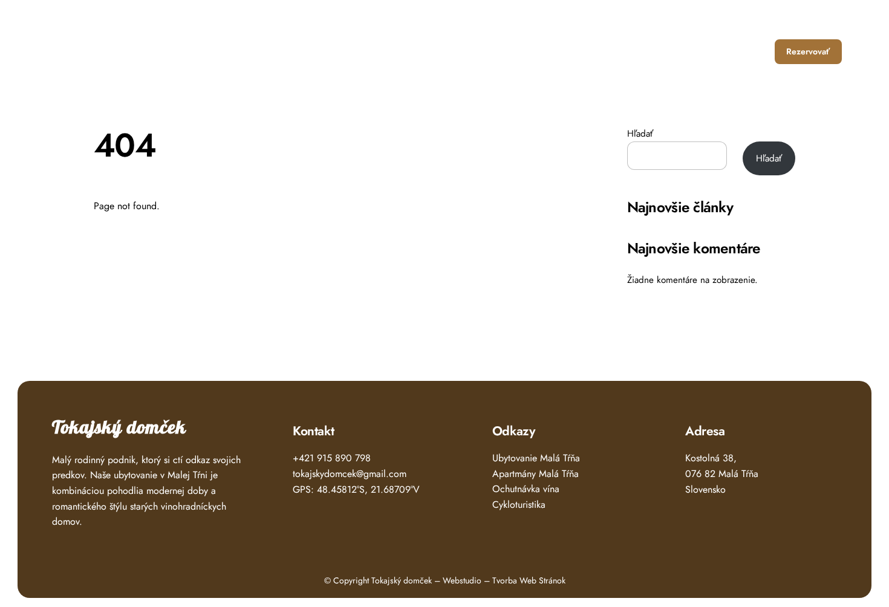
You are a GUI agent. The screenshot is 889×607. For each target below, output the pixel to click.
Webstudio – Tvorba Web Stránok (504, 580)
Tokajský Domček (102, 47)
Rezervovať (808, 51)
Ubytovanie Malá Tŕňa (536, 458)
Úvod (544, 51)
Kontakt (748, 51)
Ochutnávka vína (525, 489)
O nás (702, 51)
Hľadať (640, 133)
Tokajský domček (119, 427)
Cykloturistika (518, 504)
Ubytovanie (595, 51)
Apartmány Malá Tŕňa (535, 474)
